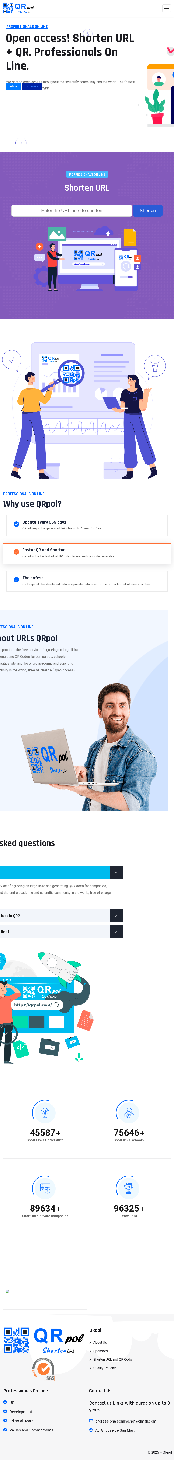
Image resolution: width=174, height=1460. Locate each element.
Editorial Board (22, 1421)
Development (21, 1412)
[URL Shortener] (18, 8)
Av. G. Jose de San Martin (116, 1430)
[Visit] (7, 1291)
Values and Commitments (31, 1430)
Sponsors (32, 86)
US (12, 1402)
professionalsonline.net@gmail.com (125, 1421)
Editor (13, 86)
